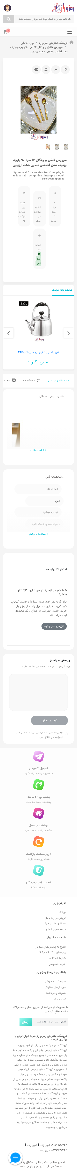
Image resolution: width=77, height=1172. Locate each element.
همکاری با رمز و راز (55, 923)
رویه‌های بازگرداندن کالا (52, 952)
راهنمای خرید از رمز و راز (51, 972)
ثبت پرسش (49, 720)
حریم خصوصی (57, 964)
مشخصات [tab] (29, 380)
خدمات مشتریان (56, 937)
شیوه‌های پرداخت (56, 993)
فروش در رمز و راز (55, 918)
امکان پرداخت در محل (38, 214)
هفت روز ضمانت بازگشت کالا (23, 212)
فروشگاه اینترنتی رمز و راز (53, 43)
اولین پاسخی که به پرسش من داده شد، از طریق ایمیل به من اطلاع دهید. (39, 735)
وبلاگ (62, 912)
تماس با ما (60, 998)
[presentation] (68, 333)
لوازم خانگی (27, 43)
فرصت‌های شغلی (56, 929)
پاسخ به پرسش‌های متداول (50, 946)
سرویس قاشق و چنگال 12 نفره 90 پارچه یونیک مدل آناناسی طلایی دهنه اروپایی (39, 49)
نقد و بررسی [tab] (55, 380)
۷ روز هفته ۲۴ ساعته (54, 212)
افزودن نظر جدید (54, 626)
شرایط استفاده (57, 958)
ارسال (25, 1021)
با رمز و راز (60, 903)
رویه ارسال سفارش (55, 987)
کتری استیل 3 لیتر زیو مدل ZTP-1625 (38, 352)
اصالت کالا (38, 254)
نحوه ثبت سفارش (55, 981)
